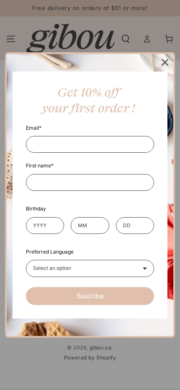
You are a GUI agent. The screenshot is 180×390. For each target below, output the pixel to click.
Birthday (36, 208)
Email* (33, 128)
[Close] (165, 62)
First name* (40, 165)
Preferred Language (50, 252)
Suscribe (90, 296)
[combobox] (90, 268)
